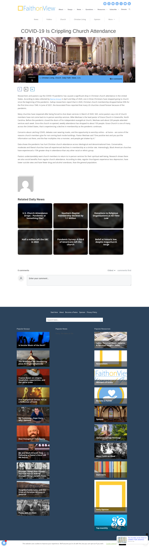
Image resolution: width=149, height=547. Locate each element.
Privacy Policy (92, 312)
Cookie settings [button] (111, 544)
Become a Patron (71, 312)
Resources (101, 9)
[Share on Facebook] (20, 89)
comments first (124, 270)
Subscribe (113, 9)
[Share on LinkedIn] (32, 89)
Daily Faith (66, 78)
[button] (129, 9)
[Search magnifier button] (101, 320)
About (61, 9)
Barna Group (55, 99)
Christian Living (48, 78)
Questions (89, 9)
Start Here (54, 312)
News (79, 9)
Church (58, 78)
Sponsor (82, 312)
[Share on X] (26, 89)
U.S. (79, 78)
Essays (70, 9)
